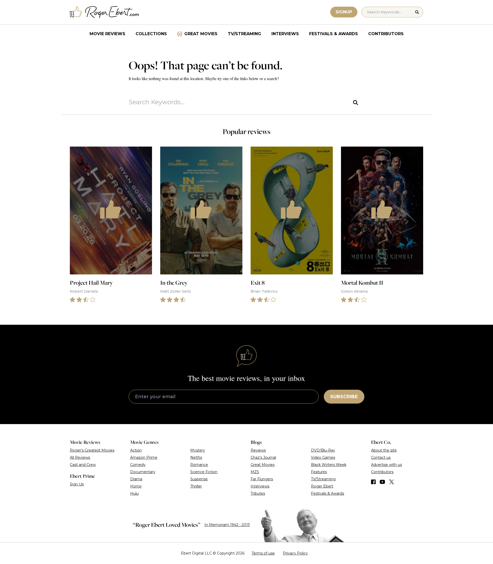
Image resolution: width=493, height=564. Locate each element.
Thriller (196, 486)
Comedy (138, 464)
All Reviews (80, 457)
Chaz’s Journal (263, 457)
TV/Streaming (244, 33)
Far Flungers (262, 479)
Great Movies (200, 33)
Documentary (142, 472)
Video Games (323, 457)
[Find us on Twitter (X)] (391, 482)
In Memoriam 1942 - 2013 (227, 524)
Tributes (258, 493)
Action (136, 450)
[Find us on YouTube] (382, 482)
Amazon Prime (143, 457)
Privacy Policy (295, 553)
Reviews (258, 450)
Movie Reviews (107, 33)
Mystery (197, 450)
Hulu (134, 493)
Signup (344, 11)
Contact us (381, 457)
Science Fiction (203, 472)
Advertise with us (386, 464)
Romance (199, 464)
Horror (136, 486)
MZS (255, 472)
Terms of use (263, 553)
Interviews (285, 33)
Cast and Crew (83, 464)
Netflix (196, 457)
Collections (151, 33)
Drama (136, 479)
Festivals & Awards (333, 33)
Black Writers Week (328, 464)
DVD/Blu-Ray (323, 450)
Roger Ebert (322, 486)
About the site (384, 450)
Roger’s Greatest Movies (92, 450)
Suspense (199, 479)
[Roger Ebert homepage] (104, 12)
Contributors (386, 33)
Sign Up (77, 484)
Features (319, 472)
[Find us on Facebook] (373, 482)
